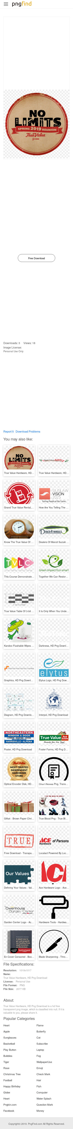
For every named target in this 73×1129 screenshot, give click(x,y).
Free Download (36, 258)
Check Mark (43, 1074)
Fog (38, 1056)
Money (40, 1110)
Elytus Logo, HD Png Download (55, 680)
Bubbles (7, 1056)
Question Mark (44, 1104)
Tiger (6, 1062)
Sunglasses (9, 1037)
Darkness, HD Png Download (54, 645)
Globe (6, 1092)
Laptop (40, 1049)
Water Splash (43, 1098)
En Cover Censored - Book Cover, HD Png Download (32, 956)
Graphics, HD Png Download (19, 680)
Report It (8, 431)
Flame (39, 1025)
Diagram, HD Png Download (19, 714)
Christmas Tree (12, 1074)
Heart (6, 1025)
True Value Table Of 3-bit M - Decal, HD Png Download (33, 611)
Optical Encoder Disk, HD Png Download (26, 784)
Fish (38, 1086)
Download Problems (28, 431)
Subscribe (42, 1043)
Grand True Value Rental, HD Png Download (28, 507)
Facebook (8, 1110)
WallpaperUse (44, 1062)
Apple (6, 1031)
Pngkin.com (10, 1104)
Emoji (39, 1068)
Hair (38, 1080)
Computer (42, 1092)
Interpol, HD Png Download (53, 714)
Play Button (9, 1049)
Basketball (9, 1043)
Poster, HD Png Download (18, 749)
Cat (38, 1037)
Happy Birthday (12, 1086)
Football (7, 1080)
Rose (6, 1068)
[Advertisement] (36, 53)
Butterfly (41, 1031)
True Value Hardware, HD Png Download (26, 473)
